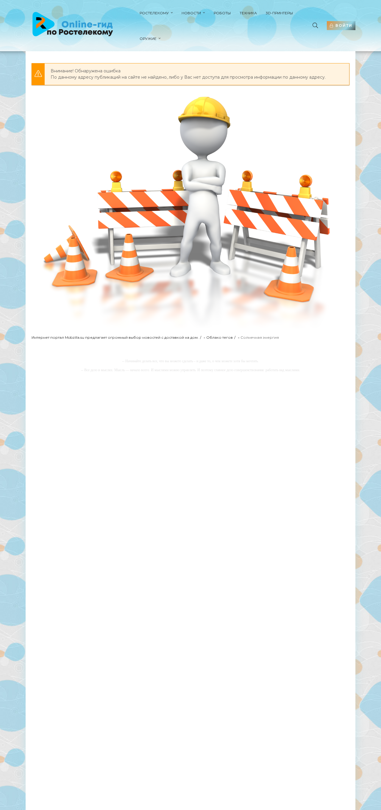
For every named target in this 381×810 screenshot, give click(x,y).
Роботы (222, 13)
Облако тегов (219, 337)
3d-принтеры (279, 13)
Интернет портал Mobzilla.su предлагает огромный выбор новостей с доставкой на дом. (115, 337)
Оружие (148, 38)
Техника (248, 13)
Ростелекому (154, 13)
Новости (191, 13)
